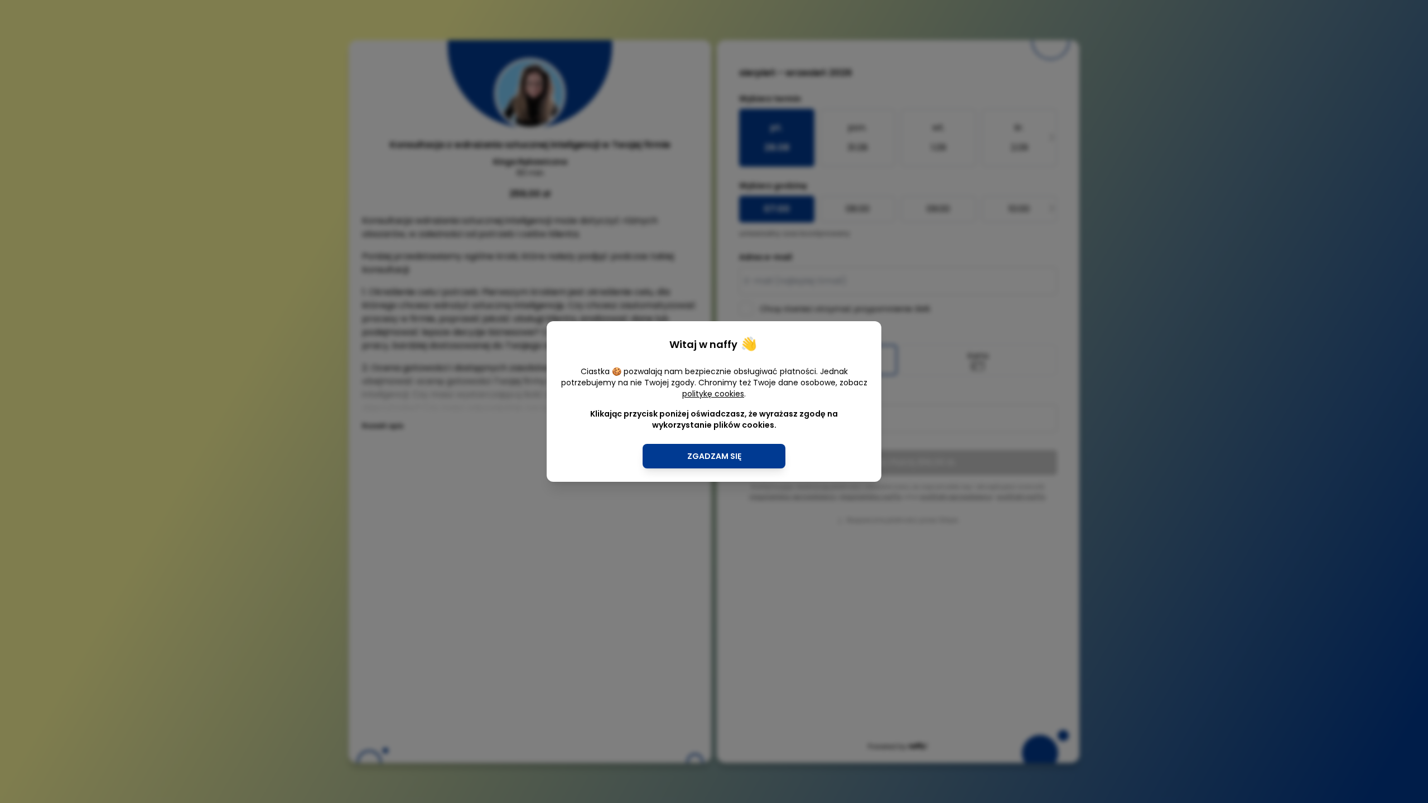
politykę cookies (713, 393)
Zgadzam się (714, 456)
